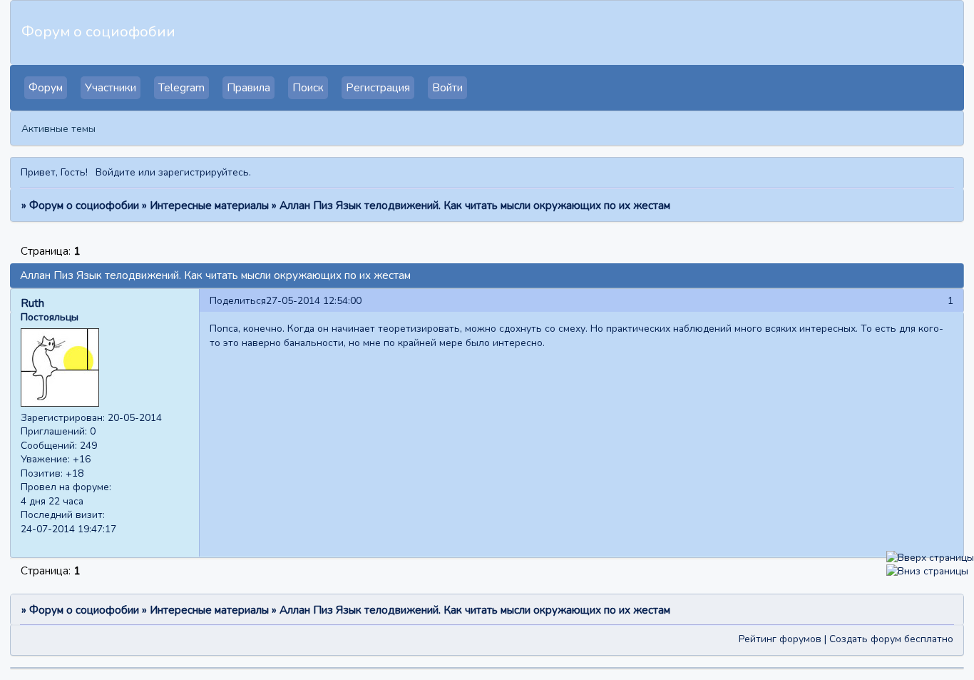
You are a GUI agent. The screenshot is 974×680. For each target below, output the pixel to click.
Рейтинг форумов (780, 639)
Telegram (181, 88)
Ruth (32, 303)
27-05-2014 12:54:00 (314, 301)
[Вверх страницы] (930, 557)
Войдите (115, 172)
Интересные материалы (209, 205)
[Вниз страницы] (927, 571)
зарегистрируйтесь (203, 172)
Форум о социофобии (84, 205)
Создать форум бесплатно (891, 639)
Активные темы (58, 129)
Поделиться (238, 301)
